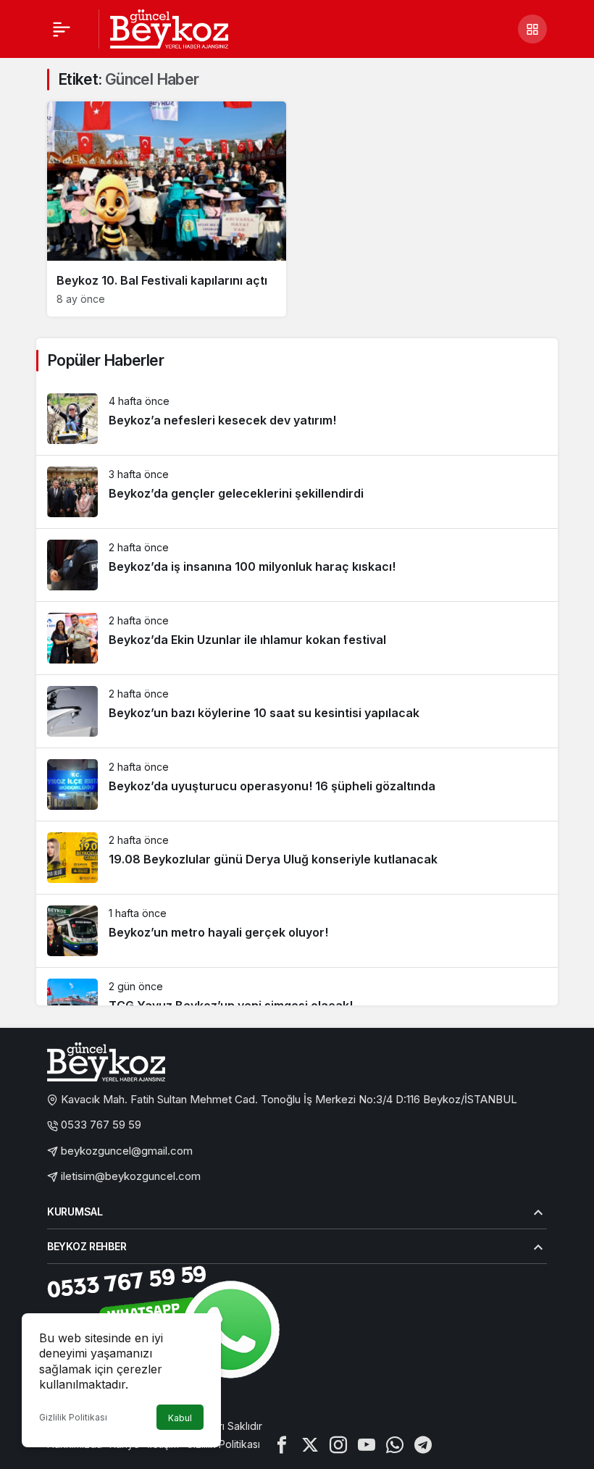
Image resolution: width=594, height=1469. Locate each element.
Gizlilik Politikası (73, 1417)
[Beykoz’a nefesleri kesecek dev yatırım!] (297, 418)
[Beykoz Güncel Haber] (169, 27)
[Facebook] (281, 1444)
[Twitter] (310, 1444)
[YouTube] (366, 1444)
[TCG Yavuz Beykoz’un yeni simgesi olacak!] (297, 1004)
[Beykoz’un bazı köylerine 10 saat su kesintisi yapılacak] (297, 711)
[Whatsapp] (394, 1444)
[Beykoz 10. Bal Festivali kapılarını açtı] (166, 209)
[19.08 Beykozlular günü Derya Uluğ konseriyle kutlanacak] (297, 857)
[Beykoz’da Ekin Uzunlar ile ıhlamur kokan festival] (297, 638)
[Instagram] (338, 1444)
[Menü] (61, 28)
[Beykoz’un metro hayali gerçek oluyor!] (297, 931)
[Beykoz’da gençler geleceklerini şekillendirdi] (297, 492)
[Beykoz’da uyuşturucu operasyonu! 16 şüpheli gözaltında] (297, 784)
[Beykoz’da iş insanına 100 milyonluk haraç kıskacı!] (297, 565)
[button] (532, 28)
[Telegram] (423, 1444)
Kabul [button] (180, 1417)
